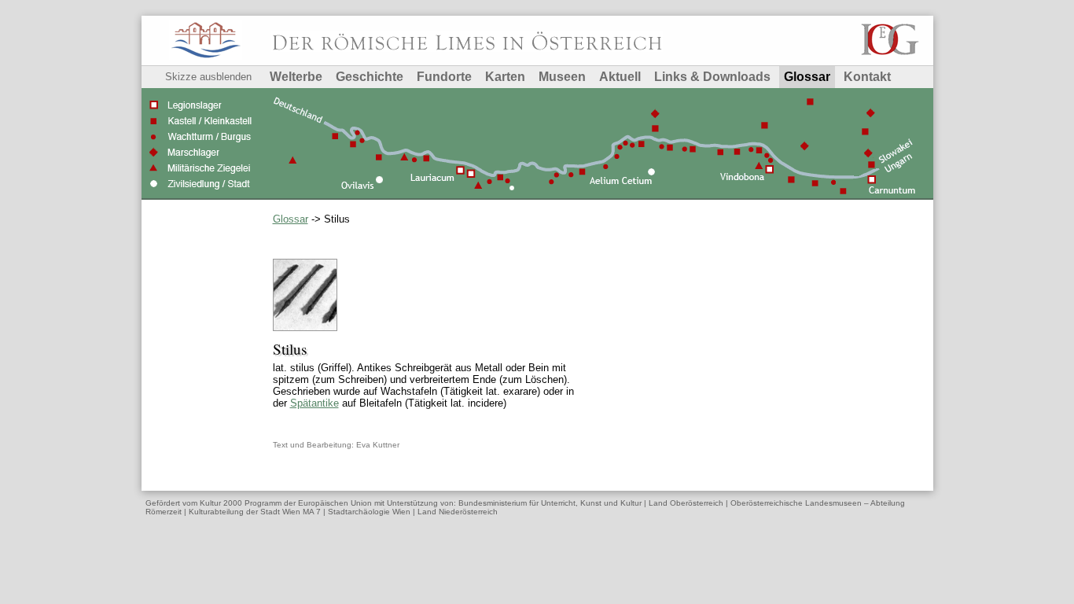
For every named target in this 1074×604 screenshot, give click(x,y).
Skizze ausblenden (208, 77)
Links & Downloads (712, 76)
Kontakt (867, 76)
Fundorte (444, 76)
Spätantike (314, 403)
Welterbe (296, 76)
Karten (505, 76)
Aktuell (620, 76)
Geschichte (369, 76)
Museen (562, 76)
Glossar (807, 76)
